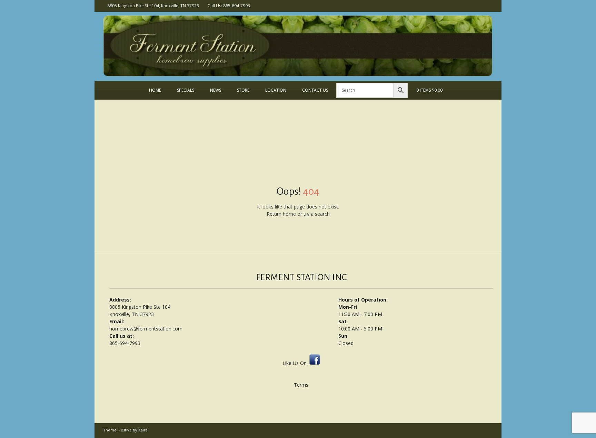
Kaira (143, 429)
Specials (185, 90)
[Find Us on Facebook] (489, 5)
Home (155, 90)
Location (275, 90)
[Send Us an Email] (480, 5)
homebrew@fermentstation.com (145, 328)
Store (243, 90)
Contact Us (315, 90)
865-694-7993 (124, 343)
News (215, 90)
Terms (301, 384)
